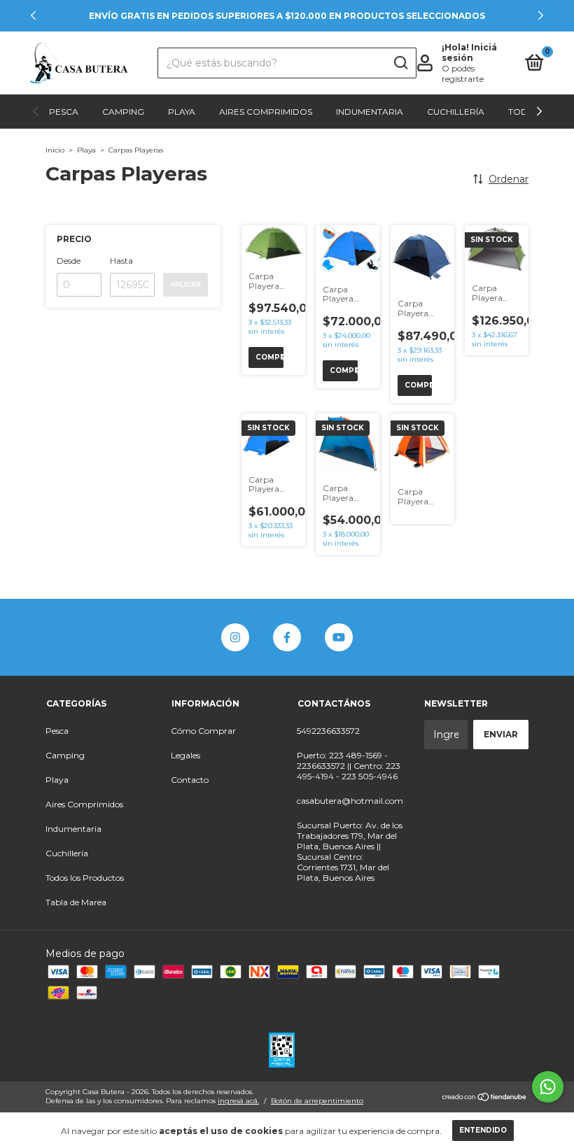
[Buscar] (400, 63)
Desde (68, 260)
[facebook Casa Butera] (287, 637)
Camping (123, 111)
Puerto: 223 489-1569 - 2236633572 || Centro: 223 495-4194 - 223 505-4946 (348, 765)
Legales (185, 755)
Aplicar (185, 284)
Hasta (121, 260)
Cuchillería (455, 111)
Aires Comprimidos (265, 111)
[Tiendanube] (484, 1098)
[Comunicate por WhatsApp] (548, 1087)
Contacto (190, 779)
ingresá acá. (238, 1100)
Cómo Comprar (203, 730)
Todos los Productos (85, 877)
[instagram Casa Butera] (235, 637)
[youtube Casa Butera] (339, 637)
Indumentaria (369, 111)
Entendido (483, 1130)
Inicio (55, 150)
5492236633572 (328, 730)
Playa (181, 111)
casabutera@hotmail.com (350, 800)
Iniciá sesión (469, 52)
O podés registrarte (463, 73)
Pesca (63, 111)
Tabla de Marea (76, 902)
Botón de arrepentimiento (317, 1100)
